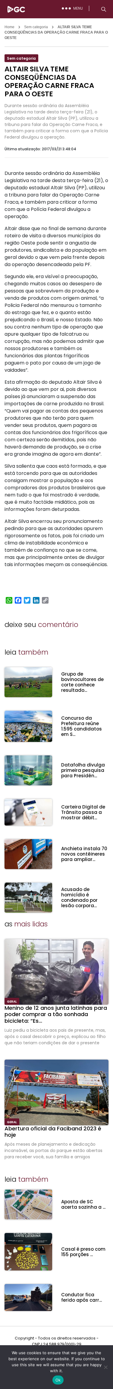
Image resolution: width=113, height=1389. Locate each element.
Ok (58, 1380)
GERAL (12, 1001)
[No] (105, 1367)
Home (9, 27)
